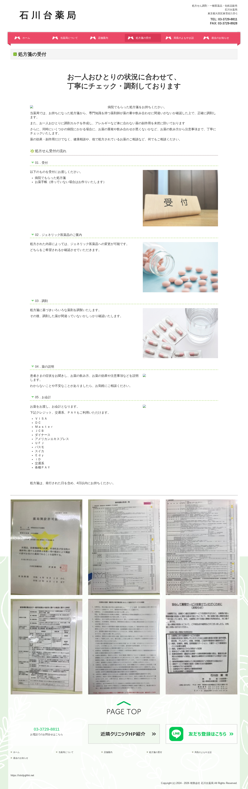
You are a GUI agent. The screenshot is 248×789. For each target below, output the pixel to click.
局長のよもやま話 (184, 37)
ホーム (26, 37)
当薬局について (69, 37)
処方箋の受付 (143, 37)
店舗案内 (103, 37)
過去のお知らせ (220, 37)
